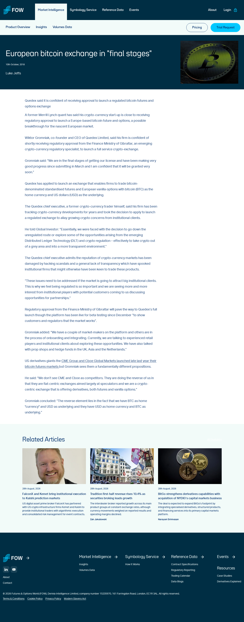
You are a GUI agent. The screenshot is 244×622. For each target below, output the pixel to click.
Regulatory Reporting (183, 570)
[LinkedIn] (6, 569)
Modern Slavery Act (75, 599)
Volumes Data (87, 570)
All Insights (214, 439)
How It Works (132, 564)
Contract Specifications (184, 564)
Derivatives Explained (229, 581)
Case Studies (224, 576)
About (6, 577)
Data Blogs (177, 581)
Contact (7, 583)
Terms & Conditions (13, 599)
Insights (83, 564)
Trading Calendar (180, 576)
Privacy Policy (53, 599)
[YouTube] (14, 569)
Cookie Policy (35, 599)
